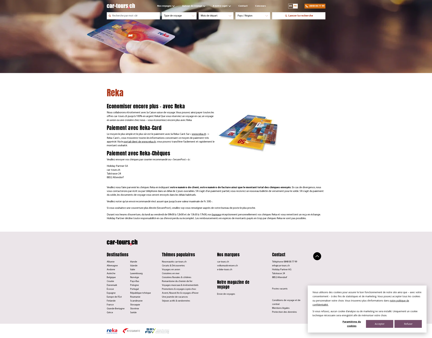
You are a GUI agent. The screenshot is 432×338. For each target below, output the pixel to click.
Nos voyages (164, 6)
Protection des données (284, 312)
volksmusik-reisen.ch (227, 265)
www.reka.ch (199, 134)
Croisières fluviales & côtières (176, 277)
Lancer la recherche (300, 15)
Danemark (112, 285)
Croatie (110, 281)
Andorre (111, 269)
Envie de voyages (226, 294)
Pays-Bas (134, 281)
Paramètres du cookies (352, 323)
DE (290, 6)
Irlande (133, 262)
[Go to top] (317, 256)
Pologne (134, 285)
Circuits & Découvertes (173, 265)
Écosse (110, 289)
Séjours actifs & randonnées (176, 301)
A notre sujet (220, 6)
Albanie (111, 262)
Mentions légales (281, 308)
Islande (133, 265)
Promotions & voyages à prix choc (179, 289)
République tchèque (140, 293)
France (110, 305)
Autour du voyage (192, 6)
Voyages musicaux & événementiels (180, 285)
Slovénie (134, 308)
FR (295, 6)
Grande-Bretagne (116, 308)
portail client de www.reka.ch (140, 141)
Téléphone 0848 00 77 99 (284, 262)
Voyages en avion (171, 269)
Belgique (111, 277)
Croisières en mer (170, 273)
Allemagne (112, 265)
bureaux (216, 214)
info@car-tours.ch (281, 265)
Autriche (111, 273)
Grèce (110, 312)
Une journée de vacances (175, 297)
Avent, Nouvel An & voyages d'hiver (180, 293)
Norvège (134, 277)
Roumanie (135, 297)
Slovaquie (135, 305)
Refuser (408, 323)
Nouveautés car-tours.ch (174, 262)
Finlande (111, 301)
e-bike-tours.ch (224, 269)
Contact (243, 6)
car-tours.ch (223, 262)
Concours (260, 6)
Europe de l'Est (114, 297)
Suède (133, 312)
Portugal (134, 289)
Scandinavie (136, 301)
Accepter (379, 323)
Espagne (111, 293)
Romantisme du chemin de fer (177, 281)
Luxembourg (136, 273)
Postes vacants (280, 289)
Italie (132, 269)
